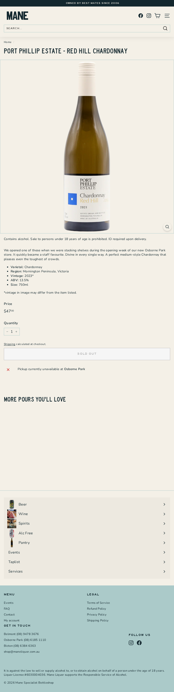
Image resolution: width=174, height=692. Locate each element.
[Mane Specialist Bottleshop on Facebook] (141, 15)
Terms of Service (98, 603)
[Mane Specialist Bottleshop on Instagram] (149, 15)
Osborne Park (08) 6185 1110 (25, 640)
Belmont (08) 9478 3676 (21, 634)
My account (12, 620)
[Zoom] (167, 227)
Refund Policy (96, 609)
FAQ (7, 609)
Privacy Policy (96, 615)
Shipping (9, 344)
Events (8, 603)
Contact (9, 615)
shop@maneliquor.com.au (22, 652)
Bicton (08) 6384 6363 (20, 646)
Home (7, 42)
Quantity (11, 323)
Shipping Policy (98, 620)
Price (8, 304)
